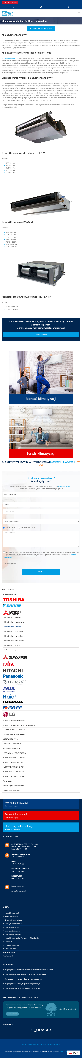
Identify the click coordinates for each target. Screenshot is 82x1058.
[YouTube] (39, 1030)
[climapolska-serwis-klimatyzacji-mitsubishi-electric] (41, 407)
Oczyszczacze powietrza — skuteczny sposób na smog (23, 979)
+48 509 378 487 (17, 857)
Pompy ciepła (7, 781)
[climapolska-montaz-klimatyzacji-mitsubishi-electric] (41, 352)
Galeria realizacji (10, 952)
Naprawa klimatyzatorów (13, 920)
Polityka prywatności (33, 1044)
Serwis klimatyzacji (11, 916)
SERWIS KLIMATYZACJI (11, 748)
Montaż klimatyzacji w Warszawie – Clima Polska (21, 938)
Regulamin (43, 1044)
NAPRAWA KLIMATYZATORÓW (14, 753)
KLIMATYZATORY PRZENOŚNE (14, 720)
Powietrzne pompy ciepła (11, 790)
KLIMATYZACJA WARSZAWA (13, 776)
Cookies (24, 1044)
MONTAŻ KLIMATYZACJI (62, 462)
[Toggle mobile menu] (79, 13)
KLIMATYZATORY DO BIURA (13, 767)
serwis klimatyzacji (64, 486)
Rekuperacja (8, 941)
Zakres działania (10, 949)
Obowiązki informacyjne (53, 1044)
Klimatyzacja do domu (12, 927)
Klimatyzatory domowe (12, 617)
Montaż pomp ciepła (11, 945)
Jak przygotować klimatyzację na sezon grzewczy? (22, 984)
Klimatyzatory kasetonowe (13, 631)
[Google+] (51, 1030)
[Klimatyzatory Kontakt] (68, 7)
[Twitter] (42, 1030)
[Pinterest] (46, 1030)
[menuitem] (13, 7)
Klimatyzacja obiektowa (12, 934)
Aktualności (8, 956)
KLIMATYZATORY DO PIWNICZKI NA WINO (19, 725)
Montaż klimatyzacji (11, 913)
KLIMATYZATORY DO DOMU (13, 762)
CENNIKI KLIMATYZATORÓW (14, 730)
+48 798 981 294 (17, 871)
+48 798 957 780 (17, 864)
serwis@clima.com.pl (18, 891)
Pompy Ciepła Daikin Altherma (13, 785)
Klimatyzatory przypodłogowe (14, 636)
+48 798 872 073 (17, 878)
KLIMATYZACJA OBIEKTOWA (14, 772)
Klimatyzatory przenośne (13, 924)
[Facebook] (31, 1030)
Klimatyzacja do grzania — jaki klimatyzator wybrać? (22, 988)
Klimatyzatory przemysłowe (14, 622)
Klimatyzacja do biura (12, 931)
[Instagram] (35, 1030)
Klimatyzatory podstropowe (14, 640)
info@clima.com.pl (17, 886)
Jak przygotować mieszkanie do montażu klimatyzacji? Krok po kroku (28, 970)
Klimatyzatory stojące (12, 645)
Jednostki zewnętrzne (12, 650)
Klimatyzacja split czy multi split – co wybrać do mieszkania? (25, 974)
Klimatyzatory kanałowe (10, 58)
